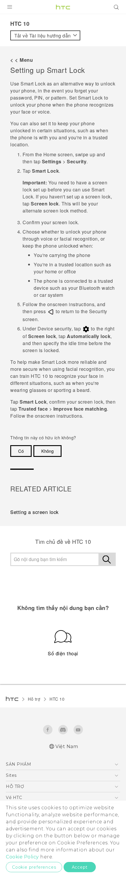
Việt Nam (66, 746)
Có (21, 451)
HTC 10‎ (57, 699)
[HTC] (63, 7)
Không (47, 451)
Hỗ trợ (34, 699)
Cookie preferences (34, 867)
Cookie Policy (22, 857)
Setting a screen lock (34, 511)
